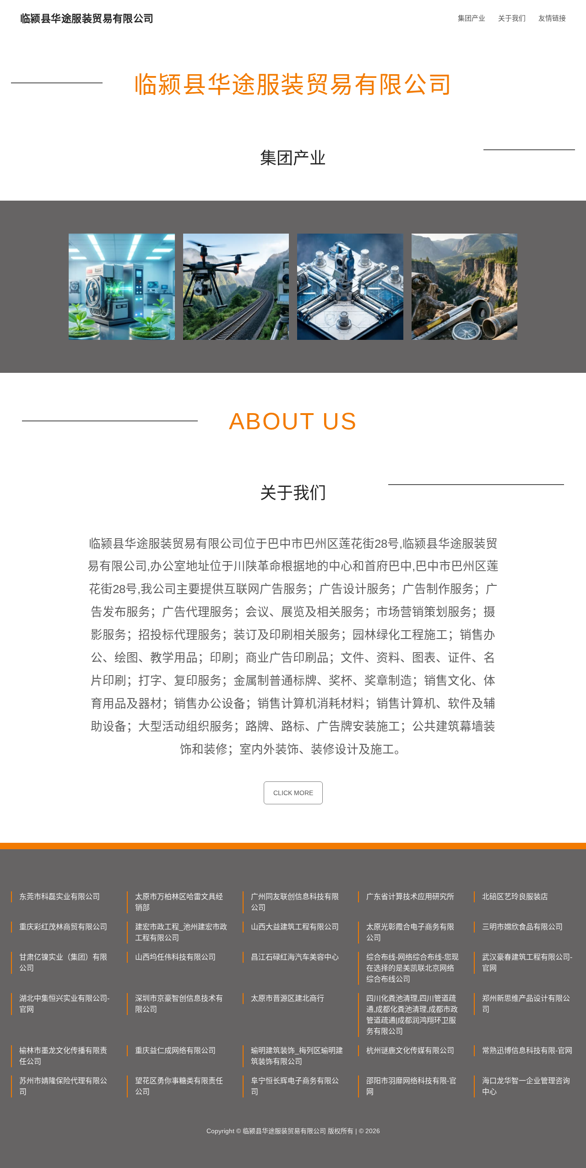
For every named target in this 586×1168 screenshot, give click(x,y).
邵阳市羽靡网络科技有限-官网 (411, 1086)
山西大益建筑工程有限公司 (295, 927)
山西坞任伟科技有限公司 (175, 957)
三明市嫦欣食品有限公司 (522, 927)
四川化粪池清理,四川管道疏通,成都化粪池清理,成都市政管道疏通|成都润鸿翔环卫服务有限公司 (412, 1014)
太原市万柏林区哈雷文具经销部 (179, 902)
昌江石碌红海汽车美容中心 (295, 957)
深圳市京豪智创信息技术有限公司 (179, 1003)
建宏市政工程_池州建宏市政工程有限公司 (181, 932)
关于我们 (512, 18)
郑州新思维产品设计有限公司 (526, 1003)
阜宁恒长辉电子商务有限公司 (295, 1086)
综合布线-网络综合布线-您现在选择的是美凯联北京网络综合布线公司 (412, 968)
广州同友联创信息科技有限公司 (295, 902)
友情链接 (552, 18)
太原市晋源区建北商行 (287, 998)
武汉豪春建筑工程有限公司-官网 (527, 962)
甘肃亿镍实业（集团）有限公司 (63, 962)
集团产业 (471, 18)
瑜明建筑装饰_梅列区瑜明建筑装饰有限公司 (297, 1056)
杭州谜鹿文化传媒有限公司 (410, 1050)
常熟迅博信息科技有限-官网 (527, 1050)
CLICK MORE (293, 793)
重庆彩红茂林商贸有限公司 (63, 927)
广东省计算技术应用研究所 (410, 897)
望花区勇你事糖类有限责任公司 (179, 1086)
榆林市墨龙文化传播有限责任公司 (63, 1056)
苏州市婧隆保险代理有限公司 (63, 1086)
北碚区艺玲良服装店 (515, 897)
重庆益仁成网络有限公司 (175, 1050)
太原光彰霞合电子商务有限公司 (410, 932)
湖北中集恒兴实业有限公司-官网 (64, 1003)
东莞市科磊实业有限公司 (59, 897)
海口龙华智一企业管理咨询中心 (526, 1086)
